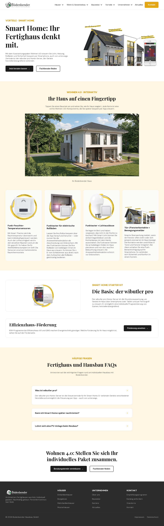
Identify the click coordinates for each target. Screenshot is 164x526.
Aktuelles (139, 4)
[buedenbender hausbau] (17, 492)
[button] (58, 4)
